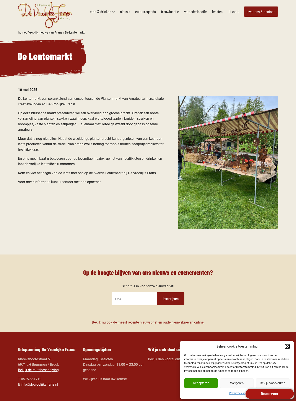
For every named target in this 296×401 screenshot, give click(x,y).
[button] (287, 346)
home (22, 32)
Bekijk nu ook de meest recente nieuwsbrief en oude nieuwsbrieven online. (148, 322)
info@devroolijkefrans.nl (39, 384)
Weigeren (237, 383)
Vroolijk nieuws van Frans (45, 32)
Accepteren (201, 383)
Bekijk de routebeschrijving (38, 370)
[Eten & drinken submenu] (113, 11)
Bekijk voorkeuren (272, 383)
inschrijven (171, 298)
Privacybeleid (237, 393)
